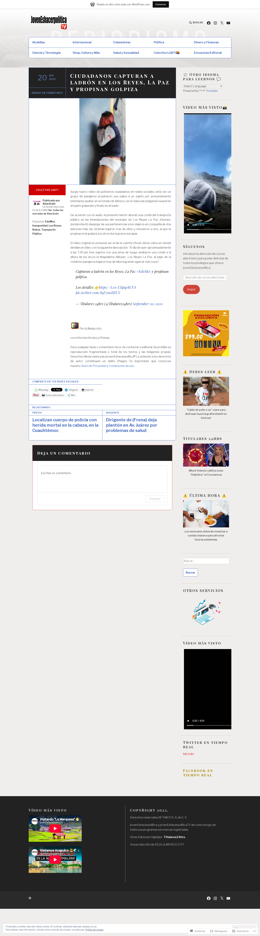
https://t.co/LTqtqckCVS (117, 287)
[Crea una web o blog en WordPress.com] (30, 898)
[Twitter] (222, 22)
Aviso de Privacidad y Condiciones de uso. (108, 366)
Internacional (82, 42)
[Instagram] (215, 22)
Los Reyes (55, 225)
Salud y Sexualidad (126, 52)
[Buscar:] (206, 562)
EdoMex (50, 221)
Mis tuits (188, 754)
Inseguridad (40, 225)
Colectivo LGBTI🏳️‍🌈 (167, 52)
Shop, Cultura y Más (86, 52)
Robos (36, 229)
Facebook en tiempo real (198, 772)
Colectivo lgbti (47, 190)
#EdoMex (143, 271)
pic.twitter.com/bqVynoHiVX (98, 292)
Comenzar (160, 4)
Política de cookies (94, 929)
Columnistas (122, 42)
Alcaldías (38, 42)
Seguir (191, 289)
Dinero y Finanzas (206, 42)
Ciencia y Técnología (46, 52)
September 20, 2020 (148, 303)
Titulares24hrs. (175, 837)
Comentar (155, 498)
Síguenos (194, 246)
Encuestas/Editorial (208, 52)
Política (159, 42)
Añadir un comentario (47, 93)
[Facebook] (209, 22)
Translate (212, 90)
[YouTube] (228, 22)
